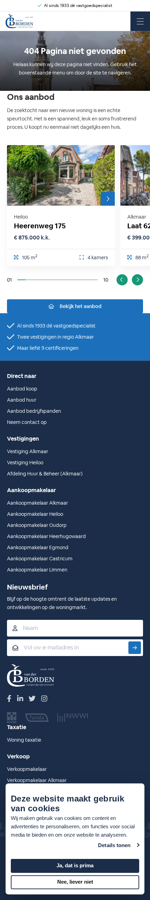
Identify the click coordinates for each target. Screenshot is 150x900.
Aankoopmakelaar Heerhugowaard (46, 536)
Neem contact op (27, 422)
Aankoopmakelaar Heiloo (35, 514)
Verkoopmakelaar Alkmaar (37, 780)
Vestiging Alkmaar (27, 451)
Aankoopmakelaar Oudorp (37, 525)
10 (105, 280)
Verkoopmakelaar (27, 769)
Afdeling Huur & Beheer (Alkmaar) (45, 474)
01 (9, 280)
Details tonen (114, 845)
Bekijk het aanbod (81, 306)
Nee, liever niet (75, 882)
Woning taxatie (24, 740)
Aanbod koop (22, 389)
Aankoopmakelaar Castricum (40, 558)
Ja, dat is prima (75, 865)
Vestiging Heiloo (25, 462)
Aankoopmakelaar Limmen (37, 570)
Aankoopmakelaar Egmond (37, 547)
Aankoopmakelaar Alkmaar (37, 503)
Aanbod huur (21, 400)
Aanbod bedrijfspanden (34, 411)
